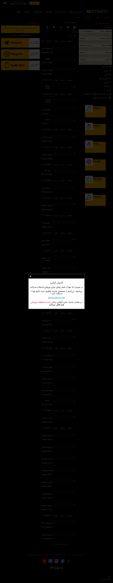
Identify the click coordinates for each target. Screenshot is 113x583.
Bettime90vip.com (56, 298)
